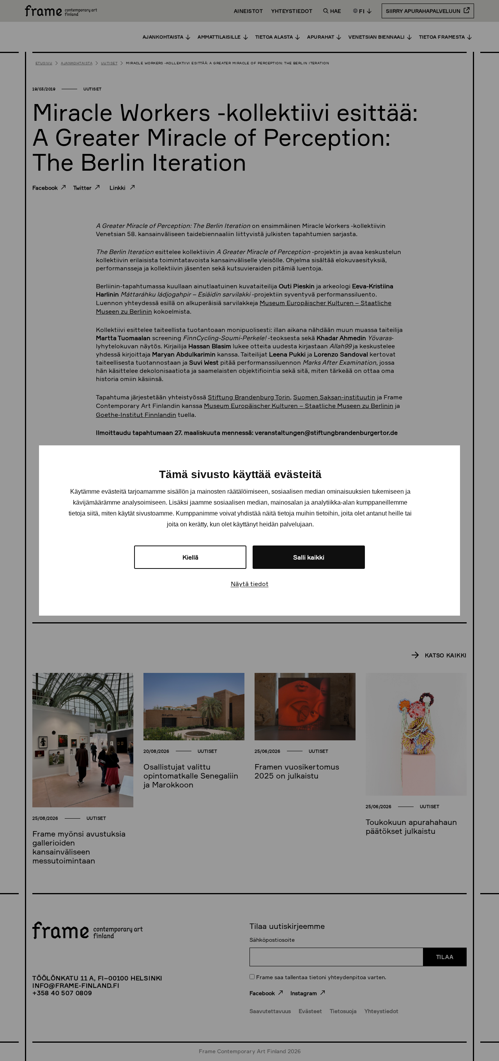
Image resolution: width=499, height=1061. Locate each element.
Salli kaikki (308, 557)
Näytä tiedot (250, 584)
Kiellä (190, 557)
